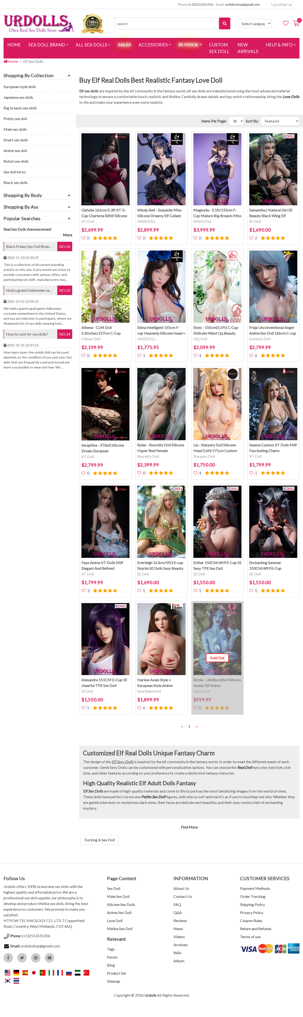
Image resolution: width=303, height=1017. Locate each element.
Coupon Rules (251, 920)
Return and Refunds (256, 928)
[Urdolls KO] (8, 980)
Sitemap (113, 981)
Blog (111, 965)
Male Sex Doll (118, 896)
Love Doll (114, 920)
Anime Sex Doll (119, 912)
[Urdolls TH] (16, 980)
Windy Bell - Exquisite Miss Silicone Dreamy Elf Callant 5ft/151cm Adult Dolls (159, 213)
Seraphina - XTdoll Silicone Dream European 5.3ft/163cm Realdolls (102, 448)
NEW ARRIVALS (247, 48)
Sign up (286, 4)
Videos (179, 936)
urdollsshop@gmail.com (242, 4)
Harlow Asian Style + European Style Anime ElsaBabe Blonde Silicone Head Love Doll (157, 682)
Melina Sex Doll (119, 928)
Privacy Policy (251, 912)
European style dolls (20, 86)
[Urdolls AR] (78, 972)
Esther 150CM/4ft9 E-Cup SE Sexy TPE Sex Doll (217, 565)
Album (179, 961)
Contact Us (183, 896)
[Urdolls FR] (60, 972)
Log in (275, 4)
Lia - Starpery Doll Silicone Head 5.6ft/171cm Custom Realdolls (215, 448)
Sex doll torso (15, 172)
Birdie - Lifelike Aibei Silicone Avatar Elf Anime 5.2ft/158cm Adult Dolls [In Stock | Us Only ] (217, 682)
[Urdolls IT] (51, 972)
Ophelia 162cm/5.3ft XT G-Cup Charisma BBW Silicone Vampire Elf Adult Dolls (104, 213)
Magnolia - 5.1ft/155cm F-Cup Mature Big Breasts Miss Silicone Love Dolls (217, 213)
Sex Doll (113, 888)
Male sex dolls (15, 129)
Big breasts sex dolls (20, 108)
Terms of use (250, 936)
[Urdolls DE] (16, 972)
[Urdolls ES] (25, 972)
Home (13, 61)
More (67, 235)
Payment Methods (255, 888)
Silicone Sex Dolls (121, 904)
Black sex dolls (16, 182)
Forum (112, 957)
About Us (181, 888)
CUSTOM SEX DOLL (219, 48)
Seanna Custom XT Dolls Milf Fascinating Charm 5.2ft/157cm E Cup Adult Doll (273, 448)
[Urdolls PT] (43, 972)
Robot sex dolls (16, 161)
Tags (111, 949)
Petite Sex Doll (153, 796)
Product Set (116, 973)
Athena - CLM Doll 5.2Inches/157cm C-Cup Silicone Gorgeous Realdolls (103, 330)
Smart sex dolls (16, 140)
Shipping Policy (252, 904)
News (178, 928)
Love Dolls (290, 96)
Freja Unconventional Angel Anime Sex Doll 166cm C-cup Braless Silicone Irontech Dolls (272, 330)
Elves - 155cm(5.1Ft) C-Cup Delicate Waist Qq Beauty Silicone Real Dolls (215, 330)
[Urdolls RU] (69, 972)
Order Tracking (252, 896)
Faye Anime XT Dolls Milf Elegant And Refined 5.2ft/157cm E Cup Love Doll (104, 565)
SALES (124, 44)
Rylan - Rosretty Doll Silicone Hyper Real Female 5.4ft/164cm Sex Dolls (160, 448)
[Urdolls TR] (86, 972)
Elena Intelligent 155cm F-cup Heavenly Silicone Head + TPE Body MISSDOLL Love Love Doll (161, 330)
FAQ (177, 904)
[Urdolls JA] (34, 972)
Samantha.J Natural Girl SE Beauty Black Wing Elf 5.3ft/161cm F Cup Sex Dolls (272, 213)
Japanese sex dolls (18, 97)
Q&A (178, 912)
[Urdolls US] (8, 972)
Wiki (177, 952)
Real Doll (244, 767)
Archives (181, 944)
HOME (16, 44)
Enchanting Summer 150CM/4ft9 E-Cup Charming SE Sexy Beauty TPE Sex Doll (269, 565)
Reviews (180, 920)
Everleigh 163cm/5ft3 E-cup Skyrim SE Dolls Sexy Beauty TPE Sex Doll (160, 565)
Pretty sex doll (15, 118)
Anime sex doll (15, 150)
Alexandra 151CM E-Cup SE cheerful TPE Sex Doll (104, 682)
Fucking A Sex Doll (100, 840)
